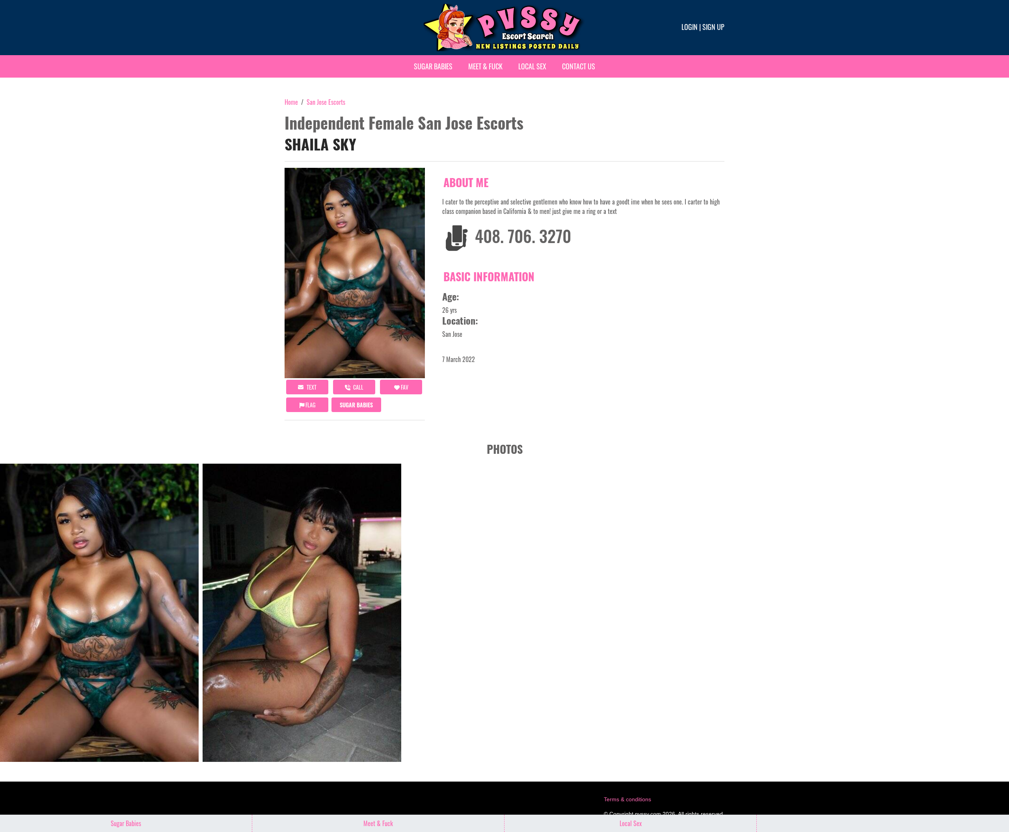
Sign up (713, 27)
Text (310, 387)
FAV (404, 387)
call (357, 387)
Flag (309, 405)
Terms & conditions (627, 799)
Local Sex (532, 66)
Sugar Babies (433, 66)
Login (689, 27)
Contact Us (578, 66)
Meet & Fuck (485, 66)
